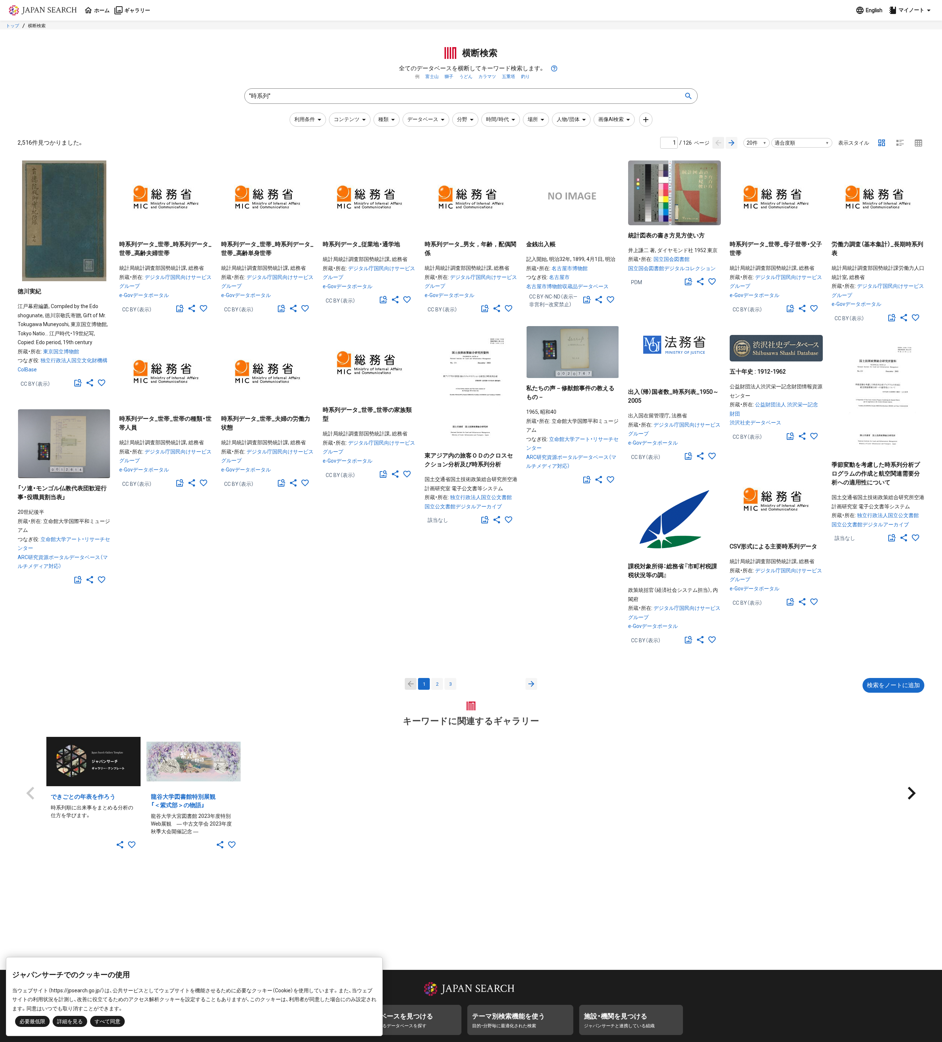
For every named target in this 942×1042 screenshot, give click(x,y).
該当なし (438, 520)
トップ (12, 25)
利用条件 (304, 119)
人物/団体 (568, 119)
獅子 (449, 76)
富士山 (432, 76)
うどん (465, 76)
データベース (422, 119)
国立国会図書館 (672, 259)
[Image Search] (78, 383)
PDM (636, 282)
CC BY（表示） (35, 384)
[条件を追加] (645, 120)
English (874, 10)
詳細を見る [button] (70, 1021)
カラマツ (487, 76)
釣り (525, 76)
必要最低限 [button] (32, 1021)
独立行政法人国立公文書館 (481, 497)
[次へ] (531, 684)
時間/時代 (497, 119)
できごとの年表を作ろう (83, 796)
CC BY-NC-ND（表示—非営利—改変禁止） (553, 300)
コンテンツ (347, 119)
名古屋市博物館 (570, 268)
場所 (533, 119)
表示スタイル (853, 143)
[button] (910, 10)
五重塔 (508, 76)
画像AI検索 (611, 119)
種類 (383, 119)
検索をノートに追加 (893, 685)
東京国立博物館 (61, 351)
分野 (462, 119)
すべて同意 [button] (107, 1021)
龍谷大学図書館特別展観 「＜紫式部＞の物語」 (189, 801)
